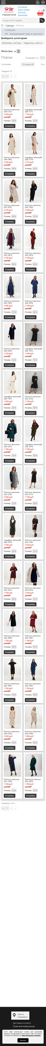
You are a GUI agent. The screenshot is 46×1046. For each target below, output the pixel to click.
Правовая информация (24, 1026)
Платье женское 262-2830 (12, 636)
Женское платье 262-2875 (33, 780)
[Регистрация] (37, 2)
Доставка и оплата (22, 1023)
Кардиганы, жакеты (33, 43)
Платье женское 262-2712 (33, 493)
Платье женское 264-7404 (33, 732)
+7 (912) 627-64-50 (9, 15)
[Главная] (2, 25)
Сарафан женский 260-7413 (33, 349)
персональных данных (31, 1035)
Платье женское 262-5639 (12, 349)
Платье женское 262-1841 (33, 636)
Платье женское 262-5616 (33, 589)
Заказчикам (22, 15)
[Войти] (43, 2)
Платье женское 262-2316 (33, 397)
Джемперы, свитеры (11, 43)
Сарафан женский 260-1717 (33, 110)
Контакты (22, 12)
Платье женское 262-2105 (12, 493)
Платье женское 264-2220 (12, 732)
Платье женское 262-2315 (12, 589)
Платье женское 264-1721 (12, 110)
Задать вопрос (24, 10)
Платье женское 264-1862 (12, 158)
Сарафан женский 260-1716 (33, 158)
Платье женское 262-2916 (12, 254)
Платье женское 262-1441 (33, 541)
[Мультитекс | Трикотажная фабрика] (9, 10)
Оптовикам (22, 7)
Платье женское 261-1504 (12, 780)
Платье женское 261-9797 (12, 206)
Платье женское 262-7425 (33, 206)
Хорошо (23, 1040)
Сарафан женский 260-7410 (33, 445)
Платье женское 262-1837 (12, 684)
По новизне (27, 64)
